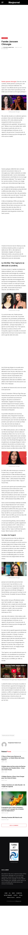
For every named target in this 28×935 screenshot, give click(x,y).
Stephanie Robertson (8, 47)
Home (6, 893)
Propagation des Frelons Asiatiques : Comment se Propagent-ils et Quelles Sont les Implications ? (12, 809)
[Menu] (2, 2)
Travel (20, 895)
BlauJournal (18, 901)
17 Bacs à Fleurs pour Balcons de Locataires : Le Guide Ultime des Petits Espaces (12, 758)
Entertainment (8, 895)
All (10, 893)
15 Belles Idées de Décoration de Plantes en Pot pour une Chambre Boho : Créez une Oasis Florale (13, 768)
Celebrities (4, 38)
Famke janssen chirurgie (8, 735)
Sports (15, 895)
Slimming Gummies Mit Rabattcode (11, 817)
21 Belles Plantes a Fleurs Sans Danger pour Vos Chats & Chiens (12, 777)
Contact (18, 897)
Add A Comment (14, 825)
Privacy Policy (11, 897)
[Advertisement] (14, 23)
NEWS (13, 893)
